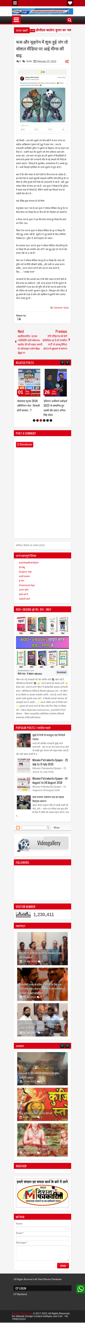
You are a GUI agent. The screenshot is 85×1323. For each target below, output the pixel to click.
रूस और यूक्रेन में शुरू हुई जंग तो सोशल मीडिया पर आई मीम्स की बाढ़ (42, 48)
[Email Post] (18, 319)
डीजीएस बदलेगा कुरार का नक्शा (48, 30)
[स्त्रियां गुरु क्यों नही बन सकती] (42, 1109)
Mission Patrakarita (22, 1318)
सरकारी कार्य (24, 603)
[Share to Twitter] (33, 372)
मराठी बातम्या (24, 581)
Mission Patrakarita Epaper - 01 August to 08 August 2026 (50, 785)
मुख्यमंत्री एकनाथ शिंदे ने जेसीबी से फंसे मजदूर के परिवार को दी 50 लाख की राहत (42, 1031)
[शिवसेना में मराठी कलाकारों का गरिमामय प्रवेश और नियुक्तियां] (42, 953)
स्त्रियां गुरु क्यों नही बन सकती (33, 1118)
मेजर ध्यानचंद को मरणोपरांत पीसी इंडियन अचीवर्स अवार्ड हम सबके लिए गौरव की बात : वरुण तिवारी (54, 410)
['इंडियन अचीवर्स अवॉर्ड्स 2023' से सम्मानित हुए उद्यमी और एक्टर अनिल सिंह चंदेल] (29, 383)
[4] (44, 425)
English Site (25, 576)
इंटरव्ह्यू (22, 571)
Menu (15, 3)
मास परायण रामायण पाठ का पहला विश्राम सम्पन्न (48, 803)
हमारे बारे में (23, 599)
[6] (51, 425)
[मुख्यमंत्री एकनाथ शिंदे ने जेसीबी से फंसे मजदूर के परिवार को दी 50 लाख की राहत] (42, 1024)
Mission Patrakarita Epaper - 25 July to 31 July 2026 (50, 766)
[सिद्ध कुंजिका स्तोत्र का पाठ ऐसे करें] (42, 1073)
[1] (34, 425)
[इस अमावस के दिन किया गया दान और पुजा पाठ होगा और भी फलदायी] (42, 1144)
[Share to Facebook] (28, 372)
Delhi (29, 61)
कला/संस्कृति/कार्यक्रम (28, 567)
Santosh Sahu (61, 307)
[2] (37, 425)
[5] (47, 425)
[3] (41, 425)
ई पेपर (21, 585)
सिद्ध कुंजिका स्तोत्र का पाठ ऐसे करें (35, 1082)
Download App (27, 589)
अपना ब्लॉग (23, 594)
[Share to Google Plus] (37, 372)
